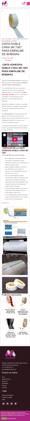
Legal (3, 399)
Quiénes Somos (6, 379)
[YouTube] (11, 403)
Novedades (9, 39)
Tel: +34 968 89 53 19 (7, 367)
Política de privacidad (7, 395)
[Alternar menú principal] (28, 3)
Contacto (4, 387)
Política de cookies (7, 397)
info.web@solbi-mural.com (9, 369)
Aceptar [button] (4, 418)
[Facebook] (3, 403)
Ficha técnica (5, 203)
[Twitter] (7, 403)
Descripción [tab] (8, 60)
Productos (5, 381)
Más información (11, 418)
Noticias (4, 385)
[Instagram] (15, 403)
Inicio (3, 39)
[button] (2, 11)
